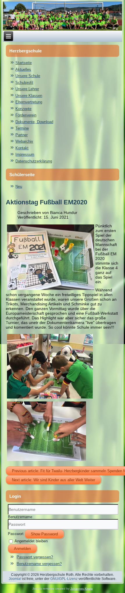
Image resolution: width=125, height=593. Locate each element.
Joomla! (15, 579)
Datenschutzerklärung (33, 161)
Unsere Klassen (28, 95)
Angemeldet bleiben (31, 541)
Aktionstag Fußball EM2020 (46, 202)
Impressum (24, 154)
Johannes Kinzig (81, 588)
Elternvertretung (28, 102)
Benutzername (20, 517)
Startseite (23, 63)
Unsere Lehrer (27, 89)
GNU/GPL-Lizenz (64, 579)
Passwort (16, 534)
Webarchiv (24, 141)
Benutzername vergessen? (39, 564)
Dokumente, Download (34, 122)
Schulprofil (24, 82)
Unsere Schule (27, 76)
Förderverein (25, 115)
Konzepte (23, 109)
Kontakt (21, 148)
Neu (18, 186)
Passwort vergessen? (35, 557)
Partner (21, 135)
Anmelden (22, 548)
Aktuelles (23, 69)
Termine (22, 128)
